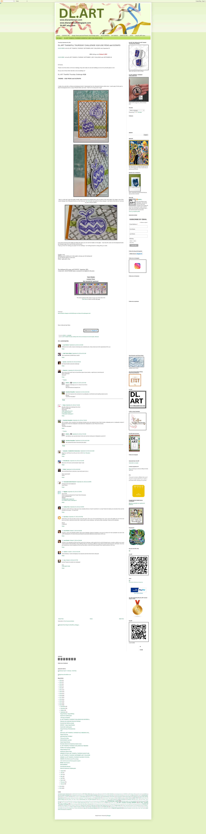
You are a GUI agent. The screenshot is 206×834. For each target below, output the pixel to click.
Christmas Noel (96, 801)
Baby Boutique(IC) (93, 799)
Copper (71, 802)
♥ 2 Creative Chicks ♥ (66, 412)
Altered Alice (92, 796)
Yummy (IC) (105, 806)
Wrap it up (100, 806)
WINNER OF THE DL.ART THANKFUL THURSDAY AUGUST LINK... (75, 753)
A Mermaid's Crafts (66, 566)
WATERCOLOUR (139, 805)
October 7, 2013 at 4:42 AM (74, 551)
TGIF (61, 730)
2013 (60, 704)
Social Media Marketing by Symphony (136, 582)
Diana (130, 468)
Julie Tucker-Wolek (67, 353)
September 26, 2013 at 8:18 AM (87, 451)
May (62, 776)
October (62, 710)
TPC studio (64, 805)
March (62, 780)
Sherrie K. (65, 370)
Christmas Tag (103, 801)
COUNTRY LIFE (130, 799)
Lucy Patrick (66, 345)
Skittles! (63, 454)
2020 (60, 691)
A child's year (133, 795)
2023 (60, 686)
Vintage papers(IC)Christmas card (128, 805)
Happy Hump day (64, 734)
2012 (60, 786)
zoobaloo (68, 809)
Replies (65, 380)
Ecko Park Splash (128, 804)
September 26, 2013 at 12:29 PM (84, 481)
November (63, 708)
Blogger (109, 815)
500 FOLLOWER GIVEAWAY (92, 795)
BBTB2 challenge (61, 799)
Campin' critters (138, 799)
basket (142, 806)
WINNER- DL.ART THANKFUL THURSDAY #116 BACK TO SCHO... (75, 757)
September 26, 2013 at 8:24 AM (79, 382)
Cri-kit (88, 201)
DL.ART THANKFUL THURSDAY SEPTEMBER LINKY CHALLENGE (75, 755)
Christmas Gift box (88, 801)
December (63, 706)
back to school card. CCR (135, 806)
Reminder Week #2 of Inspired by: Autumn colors (71, 743)
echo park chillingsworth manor (104, 808)
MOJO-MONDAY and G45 (66, 740)
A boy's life (127, 795)
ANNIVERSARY (145, 795)
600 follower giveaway (119, 795)
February (63, 782)
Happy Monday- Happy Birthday (67, 713)
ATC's (67, 796)
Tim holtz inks (92, 805)
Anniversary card (99, 796)
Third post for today (64, 738)
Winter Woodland (92, 806)
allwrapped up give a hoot (115, 806)
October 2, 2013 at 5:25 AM (76, 530)
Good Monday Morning (65, 766)
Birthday (131, 238)
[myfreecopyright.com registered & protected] (138, 504)
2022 (60, 687)
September (63, 712)
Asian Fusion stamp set (127, 796)
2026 (60, 680)
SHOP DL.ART (124, 35)
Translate (140, 112)
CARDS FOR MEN (121, 799)
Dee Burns (66, 516)
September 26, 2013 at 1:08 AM (76, 345)
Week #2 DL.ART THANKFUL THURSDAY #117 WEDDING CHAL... (75, 732)
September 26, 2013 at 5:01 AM (79, 353)
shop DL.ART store (140, 35)
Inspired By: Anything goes (66, 727)
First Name (132, 229)
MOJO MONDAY (63, 764)
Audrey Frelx (67, 506)
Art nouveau (118, 796)
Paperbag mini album (136, 804)
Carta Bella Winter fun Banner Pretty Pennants (74, 801)
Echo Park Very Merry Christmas (84, 804)
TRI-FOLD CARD (71, 805)
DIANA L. (65, 335)
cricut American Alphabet (92, 808)
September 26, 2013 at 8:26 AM (82, 392)
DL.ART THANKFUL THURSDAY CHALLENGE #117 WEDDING (74, 745)
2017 (60, 697)
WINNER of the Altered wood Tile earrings (69, 759)
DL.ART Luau (112, 802)
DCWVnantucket (100, 802)
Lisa (65, 560)
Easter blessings (74, 804)
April (62, 778)
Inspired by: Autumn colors (66, 751)
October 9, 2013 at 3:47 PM (72, 560)
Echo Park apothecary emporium (99, 804)
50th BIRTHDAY (111, 795)
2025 (60, 682)
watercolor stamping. (128, 808)
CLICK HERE (61, 48)
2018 (60, 695)
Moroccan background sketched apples (86, 336)
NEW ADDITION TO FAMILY (66, 736)
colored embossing (78, 808)
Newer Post (60, 618)
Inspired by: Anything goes (66, 715)
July (62, 772)
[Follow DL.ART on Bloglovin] (91, 331)
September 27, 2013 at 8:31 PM (76, 516)
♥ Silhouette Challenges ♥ (67, 413)
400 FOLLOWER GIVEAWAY (63, 795)
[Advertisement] (91, 605)
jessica (64, 361)
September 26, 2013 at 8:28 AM (73, 469)
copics (84, 808)
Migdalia (65, 491)
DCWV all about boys (91, 802)
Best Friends (113, 799)
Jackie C (66, 551)
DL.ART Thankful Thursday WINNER (126, 802)
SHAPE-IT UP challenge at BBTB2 (67, 747)
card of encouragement (68, 808)
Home (58, 35)
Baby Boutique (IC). (84, 799)
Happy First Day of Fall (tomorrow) (67, 728)
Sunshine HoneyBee (70, 392)
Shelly (64, 469)
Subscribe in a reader (133, 463)
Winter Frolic (84, 806)
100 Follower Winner (86, 793)
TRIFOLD (77, 805)
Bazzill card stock (106, 799)
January (62, 783)
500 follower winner (103, 795)
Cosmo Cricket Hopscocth (79, 802)
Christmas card (113, 801)
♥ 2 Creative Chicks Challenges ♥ (69, 500)
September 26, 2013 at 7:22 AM (73, 405)
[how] (138, 591)
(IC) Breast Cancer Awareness (64, 793)
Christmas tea (141, 801)
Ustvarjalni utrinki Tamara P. (70, 481)
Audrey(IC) (136, 796)
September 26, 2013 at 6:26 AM (75, 370)
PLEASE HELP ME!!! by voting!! (67, 723)
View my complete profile (134, 211)
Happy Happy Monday (65, 742)
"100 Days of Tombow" (65, 717)
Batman (99, 799)
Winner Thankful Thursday (75, 806)
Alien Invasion (76, 796)
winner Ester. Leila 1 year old (138, 808)
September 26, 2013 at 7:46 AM (79, 434)
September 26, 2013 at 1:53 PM (75, 491)
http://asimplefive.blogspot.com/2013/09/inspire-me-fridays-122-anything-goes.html (74, 313)
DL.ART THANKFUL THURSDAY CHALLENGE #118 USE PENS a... (75, 719)
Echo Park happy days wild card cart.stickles (115, 804)
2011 (60, 788)
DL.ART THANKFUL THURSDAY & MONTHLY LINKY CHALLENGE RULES (83, 38)
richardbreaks (66, 460)
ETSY (131, 35)
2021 (60, 689)
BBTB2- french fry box (65, 762)
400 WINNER (73, 795)
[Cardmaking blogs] (137, 617)
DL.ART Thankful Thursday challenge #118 (70, 336)
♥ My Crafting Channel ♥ (67, 411)
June (62, 774)
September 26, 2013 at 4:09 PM (77, 506)
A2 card (139, 795)
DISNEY (106, 802)
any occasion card (125, 806)
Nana (64, 405)
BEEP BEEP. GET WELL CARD (72, 799)
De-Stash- (59, 38)
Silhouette (97, 336)
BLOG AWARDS (105, 35)
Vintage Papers (118, 805)
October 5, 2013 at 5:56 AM (76, 540)
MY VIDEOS (115, 35)
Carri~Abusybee (86, 453)
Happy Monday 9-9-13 (65, 749)
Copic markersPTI (65, 802)
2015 (60, 701)
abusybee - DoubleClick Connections (71, 451)
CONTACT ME (66, 35)
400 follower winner (81, 795)
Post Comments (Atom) (69, 621)
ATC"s (64, 796)
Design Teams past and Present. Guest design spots (85, 35)
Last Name (132, 234)
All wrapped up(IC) (84, 796)
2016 (60, 699)
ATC (60, 796)
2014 (60, 703)
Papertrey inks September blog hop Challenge (70, 721)
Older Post (121, 618)
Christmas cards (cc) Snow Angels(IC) (129, 801)
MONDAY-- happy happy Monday (67, 725)
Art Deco (113, 796)
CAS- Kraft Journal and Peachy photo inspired (70, 760)
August (62, 770)
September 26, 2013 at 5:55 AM (74, 361)
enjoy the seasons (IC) (117, 808)
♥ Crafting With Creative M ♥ (68, 499)
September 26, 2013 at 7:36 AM (80, 420)
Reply (63, 348)
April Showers (107, 796)
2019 (60, 693)
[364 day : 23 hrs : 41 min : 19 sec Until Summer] (138, 496)
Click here (84, 299)
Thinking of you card (84, 805)
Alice (71, 796)
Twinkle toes (111, 805)
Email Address (133, 224)
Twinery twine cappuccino (102, 805)
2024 (60, 684)
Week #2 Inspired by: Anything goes (68, 768)
